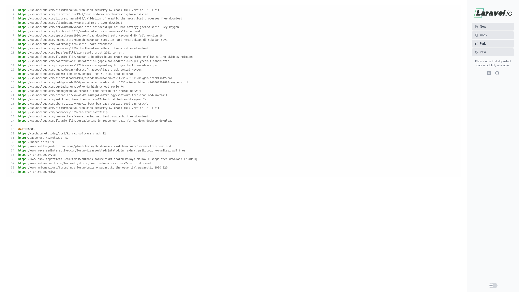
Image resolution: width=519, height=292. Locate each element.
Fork (483, 43)
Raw (483, 52)
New (483, 26)
